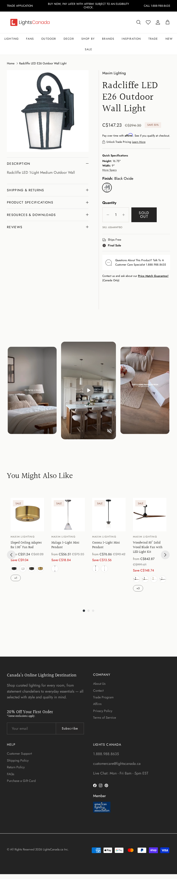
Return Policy (16, 767)
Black (14, 568)
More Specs (109, 170)
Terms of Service (104, 717)
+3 (138, 588)
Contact (98, 690)
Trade (153, 39)
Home (11, 63)
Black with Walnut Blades (136, 579)
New (169, 39)
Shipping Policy (18, 760)
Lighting (11, 39)
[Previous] (11, 554)
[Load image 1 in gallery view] (47, 111)
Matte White (22, 568)
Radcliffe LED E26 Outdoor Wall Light (42, 63)
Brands (108, 39)
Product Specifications (30, 202)
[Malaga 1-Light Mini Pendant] (68, 514)
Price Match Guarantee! (153, 276)
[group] (27, 545)
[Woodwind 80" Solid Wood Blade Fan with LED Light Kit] (149, 514)
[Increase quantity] (125, 215)
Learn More (138, 142)
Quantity (109, 202)
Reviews (14, 227)
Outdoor (48, 39)
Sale (88, 49)
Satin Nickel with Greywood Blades (162, 579)
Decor (69, 39)
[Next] (165, 554)
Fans (30, 39)
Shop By (88, 39)
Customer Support (19, 753)
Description (18, 163)
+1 (15, 578)
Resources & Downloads (31, 214)
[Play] (88, 390)
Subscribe (70, 728)
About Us (99, 683)
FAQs (10, 774)
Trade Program (103, 697)
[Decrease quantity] (107, 215)
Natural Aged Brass (40, 568)
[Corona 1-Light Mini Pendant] (109, 514)
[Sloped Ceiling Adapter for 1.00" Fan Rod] (27, 514)
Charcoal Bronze (31, 568)
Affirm (97, 704)
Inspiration (131, 39)
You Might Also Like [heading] (40, 476)
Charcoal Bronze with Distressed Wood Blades (145, 579)
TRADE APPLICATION (20, 6)
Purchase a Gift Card (21, 780)
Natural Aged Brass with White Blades (153, 579)
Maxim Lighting (114, 73)
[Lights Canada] (30, 22)
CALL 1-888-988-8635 (157, 6)
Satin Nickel (54, 568)
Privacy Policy (102, 711)
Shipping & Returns (25, 190)
